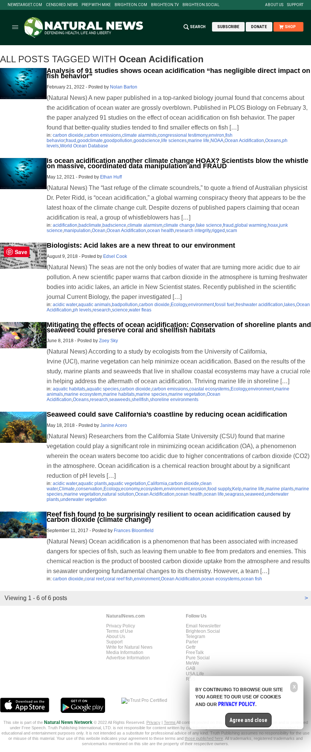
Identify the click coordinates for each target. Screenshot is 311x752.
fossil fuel (224, 304)
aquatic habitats (69, 389)
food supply (219, 488)
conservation (89, 488)
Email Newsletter (203, 626)
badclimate (90, 225)
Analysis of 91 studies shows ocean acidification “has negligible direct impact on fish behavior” (178, 73)
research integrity (192, 230)
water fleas (140, 310)
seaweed (254, 494)
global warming (251, 225)
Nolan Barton (123, 87)
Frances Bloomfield (134, 530)
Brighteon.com (131, 5)
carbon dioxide (68, 135)
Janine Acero (113, 425)
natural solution (118, 494)
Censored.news (62, 5)
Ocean (98, 230)
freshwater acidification (259, 304)
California (157, 483)
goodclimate (90, 140)
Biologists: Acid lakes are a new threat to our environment (141, 245)
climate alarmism (144, 225)
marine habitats (119, 394)
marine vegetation (187, 394)
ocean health (160, 230)
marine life (198, 140)
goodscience (147, 140)
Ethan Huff (111, 177)
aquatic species (102, 389)
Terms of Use (119, 631)
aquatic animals (94, 304)
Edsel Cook (115, 256)
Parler (192, 642)
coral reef (94, 578)
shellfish (140, 399)
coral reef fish (119, 578)
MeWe (192, 663)
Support (295, 5)
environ (216, 135)
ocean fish (251, 578)
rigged (218, 230)
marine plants (279, 488)
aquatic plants (92, 483)
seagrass (234, 494)
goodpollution (118, 140)
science (120, 310)
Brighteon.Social (201, 5)
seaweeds (119, 399)
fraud (71, 140)
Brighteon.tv (165, 5)
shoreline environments (174, 399)
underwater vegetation (83, 499)
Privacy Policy (120, 626)
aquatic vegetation (127, 483)
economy (130, 488)
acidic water (65, 304)
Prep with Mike (96, 5)
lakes (289, 304)
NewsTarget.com (25, 5)
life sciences (174, 140)
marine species (151, 394)
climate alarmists (139, 135)
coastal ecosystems (209, 389)
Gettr (191, 647)
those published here (204, 738)
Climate (67, 488)
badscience (114, 225)
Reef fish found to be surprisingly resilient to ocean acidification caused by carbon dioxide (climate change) (169, 516)
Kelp (237, 488)
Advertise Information (128, 657)
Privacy (153, 722)
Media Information (124, 652)
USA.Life (195, 673)
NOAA (216, 140)
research (102, 310)
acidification (65, 225)
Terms (170, 722)
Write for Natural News (129, 647)
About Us (274, 5)
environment (201, 304)
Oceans (273, 140)
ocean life (214, 494)
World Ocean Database (84, 146)
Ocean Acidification (244, 140)
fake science (209, 225)
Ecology (179, 304)
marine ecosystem (83, 394)
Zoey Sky (108, 340)
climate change (179, 225)
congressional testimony (182, 135)
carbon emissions (103, 135)
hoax (273, 225)
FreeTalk (195, 652)
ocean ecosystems (220, 578)
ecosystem (152, 488)
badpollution (125, 304)
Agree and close (248, 720)
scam (231, 230)
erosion (198, 488)
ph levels (82, 310)
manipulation (77, 230)
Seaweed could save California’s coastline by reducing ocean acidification (167, 414)
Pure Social (198, 657)
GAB (190, 668)
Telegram (195, 636)
